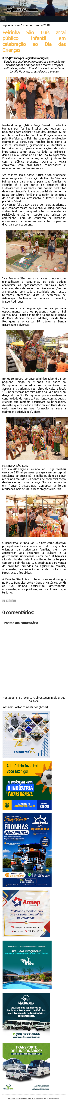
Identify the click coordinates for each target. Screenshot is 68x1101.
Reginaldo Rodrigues (36, 58)
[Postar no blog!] (7, 600)
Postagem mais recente (17, 697)
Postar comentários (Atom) (30, 707)
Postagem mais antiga (51, 697)
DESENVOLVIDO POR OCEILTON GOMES (24, 1098)
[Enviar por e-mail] (3, 600)
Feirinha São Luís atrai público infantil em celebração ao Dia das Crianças (33, 41)
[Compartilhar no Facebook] (14, 600)
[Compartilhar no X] (10, 600)
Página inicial (34, 699)
